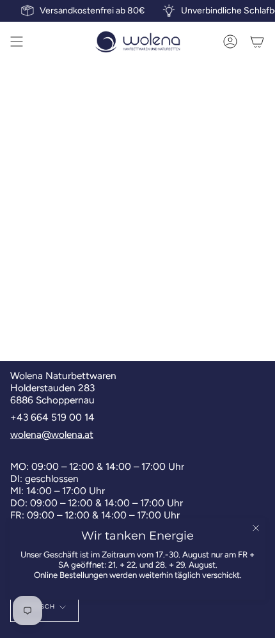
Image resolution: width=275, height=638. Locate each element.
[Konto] (230, 42)
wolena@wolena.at (51, 434)
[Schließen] (255, 528)
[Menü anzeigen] (16, 42)
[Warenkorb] (257, 42)
